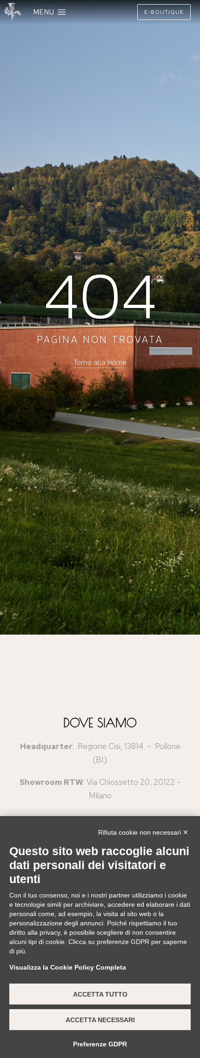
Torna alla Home (100, 362)
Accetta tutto (100, 994)
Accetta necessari (100, 1020)
